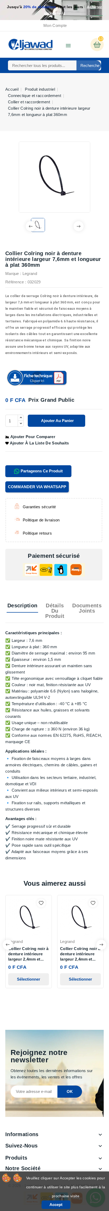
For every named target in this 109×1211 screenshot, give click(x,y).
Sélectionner (28, 979)
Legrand (29, 273)
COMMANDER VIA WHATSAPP (37, 487)
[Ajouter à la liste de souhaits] (41, 903)
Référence (14, 282)
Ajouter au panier (57, 420)
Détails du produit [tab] (54, 611)
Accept (55, 1204)
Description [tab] (22, 605)
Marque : (13, 273)
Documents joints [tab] (87, 608)
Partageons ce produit (41, 471)
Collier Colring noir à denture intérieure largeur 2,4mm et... (28, 953)
